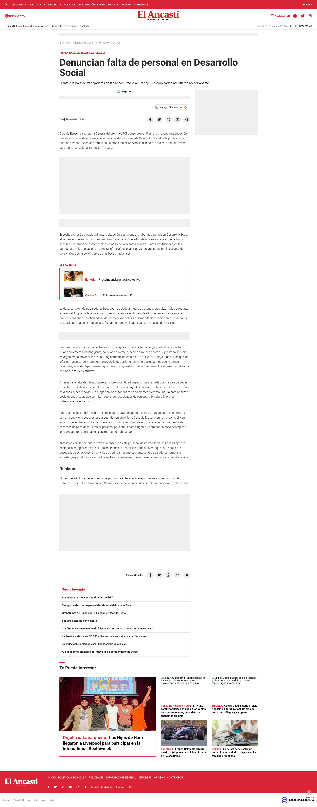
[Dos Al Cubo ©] (298, 802)
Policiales (70, 4)
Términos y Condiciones (101, 787)
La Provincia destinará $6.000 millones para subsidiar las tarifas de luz (104, 636)
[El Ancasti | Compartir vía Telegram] (186, 119)
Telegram (85, 787)
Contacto (84, 26)
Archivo (45, 26)
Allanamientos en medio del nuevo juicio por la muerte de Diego (100, 651)
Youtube (70, 787)
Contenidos (141, 4)
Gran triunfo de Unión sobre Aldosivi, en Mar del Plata (94, 613)
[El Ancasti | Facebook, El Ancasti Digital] (295, 15)
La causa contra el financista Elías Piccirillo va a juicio (94, 644)
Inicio (31, 4)
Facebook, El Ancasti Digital (49, 787)
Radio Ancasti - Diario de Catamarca (15, 16)
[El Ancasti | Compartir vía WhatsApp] (168, 119)
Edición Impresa (31, 26)
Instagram (62, 787)
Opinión (127, 4)
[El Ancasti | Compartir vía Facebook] (150, 119)
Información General (92, 4)
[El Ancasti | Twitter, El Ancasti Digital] (302, 15)
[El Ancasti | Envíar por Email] (177, 119)
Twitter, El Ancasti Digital (55, 787)
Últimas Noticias (13, 26)
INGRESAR (306, 4)
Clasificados (57, 26)
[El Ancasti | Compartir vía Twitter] (159, 119)
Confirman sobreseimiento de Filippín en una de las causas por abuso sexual (107, 628)
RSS (130, 787)
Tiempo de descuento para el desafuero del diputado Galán (97, 605)
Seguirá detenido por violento (79, 620)
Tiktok (77, 787)
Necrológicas (71, 26)
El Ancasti (65, 42)
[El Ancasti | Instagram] (310, 15)
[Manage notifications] (309, 792)
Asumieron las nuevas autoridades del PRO (87, 597)
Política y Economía (49, 4)
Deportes (114, 4)
